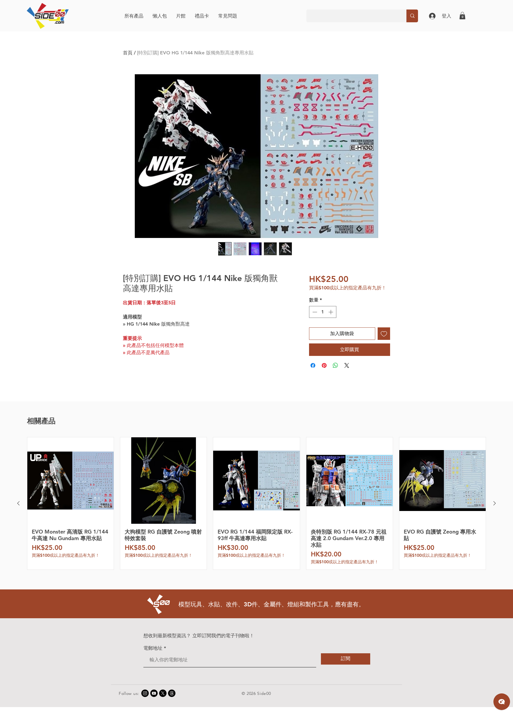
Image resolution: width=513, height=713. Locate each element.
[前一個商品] (18, 503)
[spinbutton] (322, 312)
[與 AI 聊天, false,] (501, 701)
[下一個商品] (494, 503)
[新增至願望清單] (384, 333)
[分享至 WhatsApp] (335, 365)
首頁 (127, 53)
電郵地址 (152, 648)
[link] (462, 15)
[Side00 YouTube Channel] (154, 693)
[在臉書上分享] (312, 365)
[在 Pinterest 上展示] (324, 365)
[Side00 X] (163, 693)
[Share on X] (346, 365)
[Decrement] (314, 312)
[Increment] (331, 312)
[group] (256, 503)
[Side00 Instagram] (145, 693)
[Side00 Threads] (171, 693)
